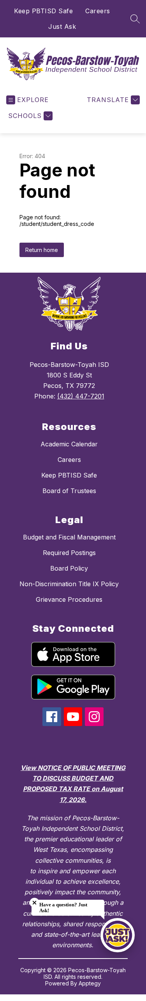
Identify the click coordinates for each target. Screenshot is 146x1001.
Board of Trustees (69, 491)
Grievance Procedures (69, 599)
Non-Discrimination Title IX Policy (69, 584)
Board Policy (69, 568)
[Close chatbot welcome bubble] (34, 903)
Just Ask (62, 26)
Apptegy (90, 983)
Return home (41, 250)
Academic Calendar (69, 444)
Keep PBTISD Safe (43, 11)
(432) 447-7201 (80, 396)
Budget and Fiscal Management (69, 537)
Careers (97, 11)
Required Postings (69, 553)
